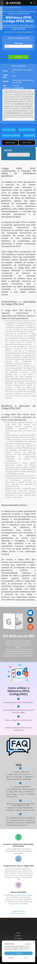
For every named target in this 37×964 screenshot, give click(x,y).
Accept (18, 953)
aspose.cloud (29, 32)
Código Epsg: (18, 43)
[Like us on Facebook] (14, 926)
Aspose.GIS (21, 895)
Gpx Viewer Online (9, 130)
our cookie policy (22, 949)
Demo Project (26, 142)
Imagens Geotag (29, 135)
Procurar (18, 57)
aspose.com (19, 32)
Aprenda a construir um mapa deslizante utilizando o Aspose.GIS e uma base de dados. (18, 12)
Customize (11, 957)
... (18, 155)
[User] (35, 3)
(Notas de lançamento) (18, 913)
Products (18, 936)
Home (18, 933)
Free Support (18, 938)
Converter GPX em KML (26, 130)
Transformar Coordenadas (11, 135)
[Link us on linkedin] (22, 926)
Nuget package (10, 142)
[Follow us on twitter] (18, 926)
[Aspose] (13, 2)
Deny (25, 957)
